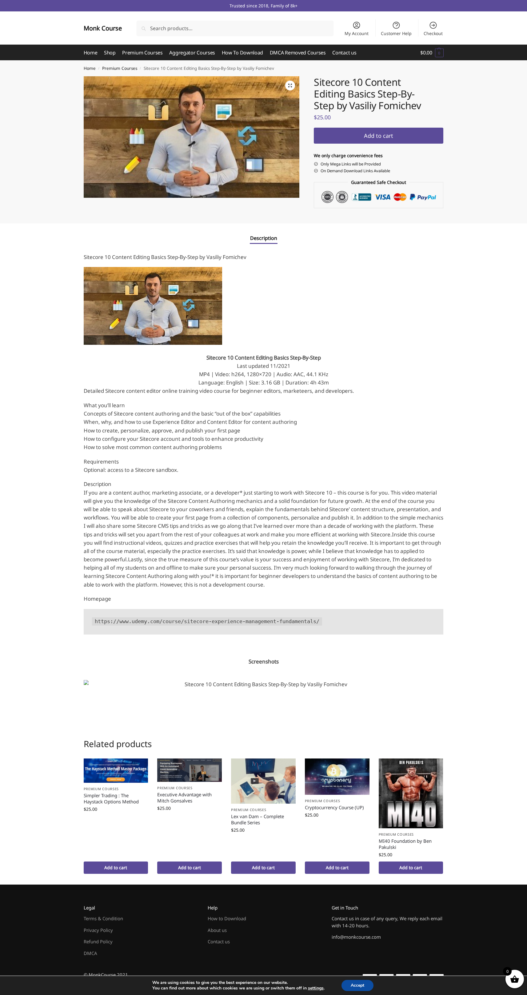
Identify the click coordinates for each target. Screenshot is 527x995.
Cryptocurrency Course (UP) (334, 807)
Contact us (219, 941)
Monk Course (103, 28)
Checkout (433, 33)
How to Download (227, 918)
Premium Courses (119, 68)
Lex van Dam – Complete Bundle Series (257, 819)
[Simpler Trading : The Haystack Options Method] (116, 770)
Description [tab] (263, 238)
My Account (357, 33)
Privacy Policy (98, 930)
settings (316, 988)
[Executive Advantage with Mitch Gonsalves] (189, 770)
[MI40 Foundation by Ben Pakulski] (411, 793)
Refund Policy (98, 941)
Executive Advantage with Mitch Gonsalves (184, 797)
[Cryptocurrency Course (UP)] (337, 776)
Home (90, 68)
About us (217, 930)
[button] (431, 52)
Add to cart (378, 135)
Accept (357, 985)
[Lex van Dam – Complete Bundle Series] (263, 781)
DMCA (90, 953)
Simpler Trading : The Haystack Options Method (111, 798)
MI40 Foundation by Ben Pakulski (405, 844)
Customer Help (396, 33)
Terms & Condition (103, 918)
